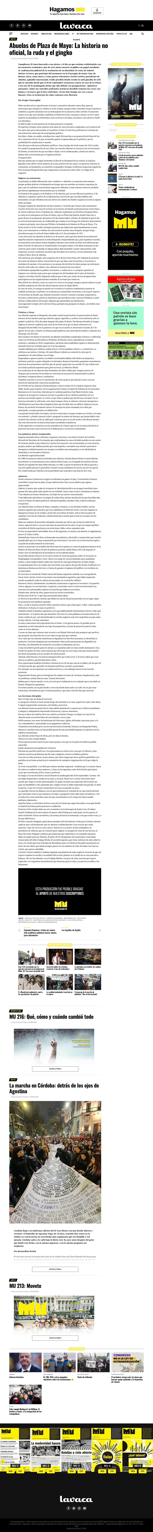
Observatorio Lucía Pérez (105, 33)
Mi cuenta (76, 39)
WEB (10, 1471)
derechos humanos (55, 918)
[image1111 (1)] (59, 914)
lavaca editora (46, 33)
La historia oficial (75, 920)
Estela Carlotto (25, 920)
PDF (20, 1471)
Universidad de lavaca (61, 33)
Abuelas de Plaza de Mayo (36, 918)
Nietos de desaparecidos (47, 922)
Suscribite (34, 33)
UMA (131, 33)
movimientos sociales (27, 922)
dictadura (82, 918)
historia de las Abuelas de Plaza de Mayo (50, 920)
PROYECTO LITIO (121, 33)
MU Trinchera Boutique (85, 33)
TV (73, 33)
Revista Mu (24, 33)
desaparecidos (70, 918)
